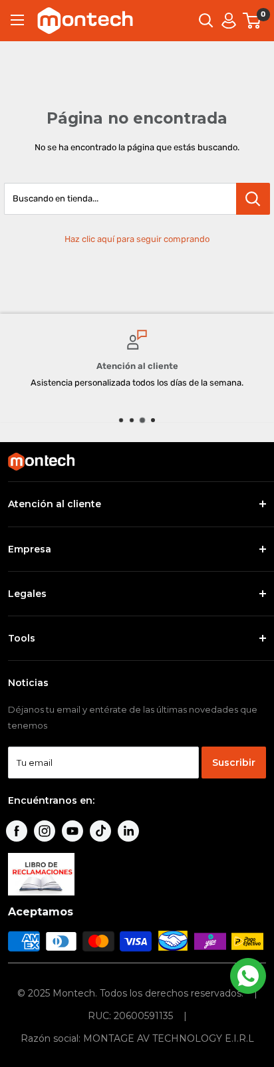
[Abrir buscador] (206, 20)
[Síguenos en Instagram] (44, 831)
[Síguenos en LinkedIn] (128, 831)
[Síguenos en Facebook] (16, 831)
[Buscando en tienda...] (253, 199)
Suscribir (233, 763)
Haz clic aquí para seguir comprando (137, 239)
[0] (252, 21)
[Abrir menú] (17, 20)
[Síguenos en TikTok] (100, 831)
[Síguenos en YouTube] (72, 831)
